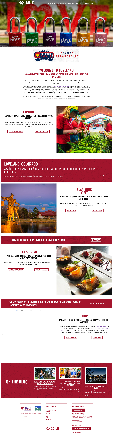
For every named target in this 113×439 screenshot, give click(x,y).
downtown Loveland (101, 326)
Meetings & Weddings (82, 3)
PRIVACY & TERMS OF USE (77, 432)
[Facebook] (48, 428)
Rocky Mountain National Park (61, 86)
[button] (58, 131)
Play (49, 3)
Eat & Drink (60, 3)
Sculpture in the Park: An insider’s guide (96, 387)
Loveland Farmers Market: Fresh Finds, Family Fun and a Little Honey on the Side (70, 383)
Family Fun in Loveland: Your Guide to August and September (44, 383)
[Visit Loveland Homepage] (26, 3)
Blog (91, 3)
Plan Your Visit (69, 3)
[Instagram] (52, 428)
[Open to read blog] (45, 373)
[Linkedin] (57, 428)
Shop (53, 3)
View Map (48, 411)
